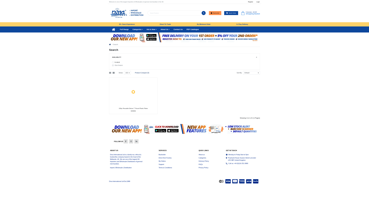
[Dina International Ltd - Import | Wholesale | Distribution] (127, 13)
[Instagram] (131, 141)
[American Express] (241, 181)
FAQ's (201, 164)
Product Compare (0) (142, 73)
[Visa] (228, 181)
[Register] (184, 37)
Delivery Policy (204, 161)
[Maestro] (221, 181)
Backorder (216, 13)
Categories (202, 158)
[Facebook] (126, 141)
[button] (138, 29)
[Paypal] (256, 181)
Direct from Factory (165, 158)
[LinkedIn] (136, 141)
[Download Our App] (184, 129)
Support (161, 164)
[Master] (234, 181)
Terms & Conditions (165, 167)
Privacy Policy (203, 167)
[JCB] (248, 181)
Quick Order (232, 13)
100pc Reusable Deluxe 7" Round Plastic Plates (133, 108)
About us (202, 154)
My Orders (162, 161)
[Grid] (110, 72)
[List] (114, 72)
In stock (117, 62)
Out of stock (119, 65)
